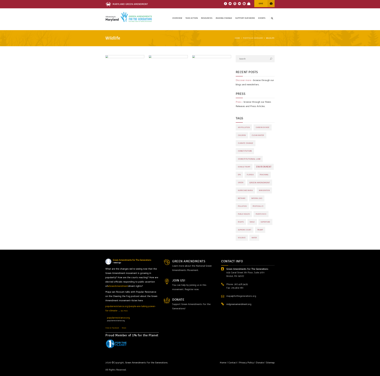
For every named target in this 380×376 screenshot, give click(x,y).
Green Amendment (259, 182)
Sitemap (270, 363)
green (240, 183)
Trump (260, 230)
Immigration (264, 190)
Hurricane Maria (245, 190)
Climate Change (245, 143)
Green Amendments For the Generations (146, 363)
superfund (265, 222)
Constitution (245, 151)
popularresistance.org (118, 318)
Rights (241, 222)
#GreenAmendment (118, 286)
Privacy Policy (246, 363)
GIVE (261, 3)
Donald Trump (244, 167)
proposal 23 (258, 206)
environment (263, 166)
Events (261, 18)
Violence (242, 238)
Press (239, 102)
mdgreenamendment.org (238, 304)
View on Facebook (112, 328)
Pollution (242, 206)
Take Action (191, 18)
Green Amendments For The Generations (132, 260)
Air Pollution (244, 127)
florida (250, 175)
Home (237, 38)
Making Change (224, 18)
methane (242, 198)
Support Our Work (245, 18)
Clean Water (258, 135)
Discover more (243, 80)
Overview (177, 18)
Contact (232, 363)
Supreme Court (244, 230)
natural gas (256, 198)
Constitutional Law (249, 159)
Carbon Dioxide (262, 127)
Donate (260, 363)
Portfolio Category (253, 38)
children (242, 135)
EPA (239, 175)
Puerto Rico (261, 214)
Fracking (264, 174)
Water (254, 238)
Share (124, 328)
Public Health (244, 214)
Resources (206, 18)
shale (252, 222)
